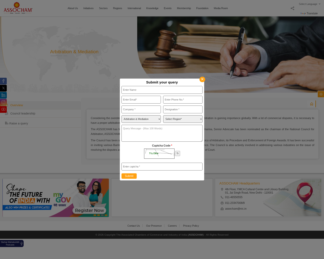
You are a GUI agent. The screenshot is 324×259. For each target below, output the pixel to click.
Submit (129, 176)
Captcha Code (162, 145)
